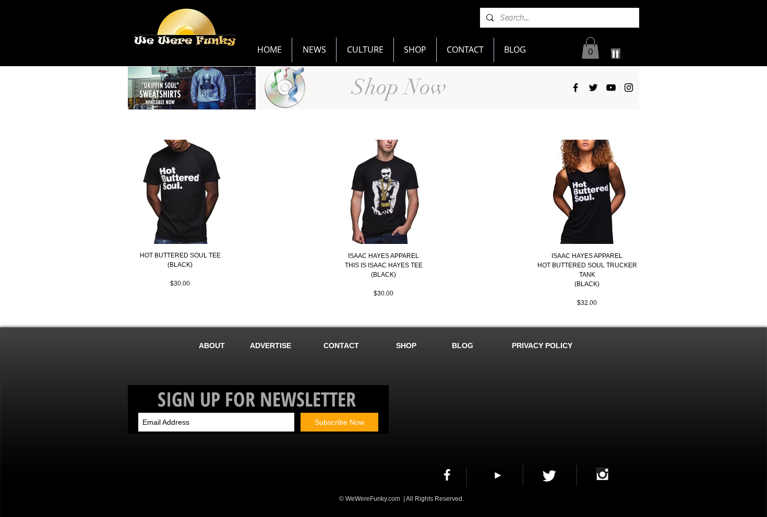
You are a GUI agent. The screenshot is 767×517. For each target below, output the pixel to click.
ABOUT (212, 345)
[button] (590, 48)
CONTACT (341, 345)
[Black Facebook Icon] (575, 87)
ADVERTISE (270, 345)
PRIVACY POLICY (544, 345)
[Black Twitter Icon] (593, 87)
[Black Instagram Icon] (628, 87)
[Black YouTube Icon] (611, 87)
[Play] (615, 53)
